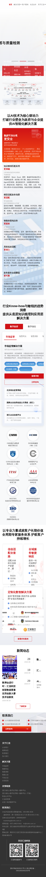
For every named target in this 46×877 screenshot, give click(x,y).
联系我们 (5, 753)
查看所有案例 (23, 639)
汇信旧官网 (6, 799)
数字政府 (14, 326)
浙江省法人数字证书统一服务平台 (14, 790)
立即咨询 (9, 729)
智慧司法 (5, 769)
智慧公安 (5, 775)
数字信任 (32, 326)
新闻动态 (5, 750)
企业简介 (5, 747)
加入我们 (5, 756)
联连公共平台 (7, 796)
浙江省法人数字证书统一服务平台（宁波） (17, 793)
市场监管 (5, 766)
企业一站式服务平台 (9, 802)
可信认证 (5, 778)
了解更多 (23, 706)
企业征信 (5, 780)
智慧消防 (5, 772)
